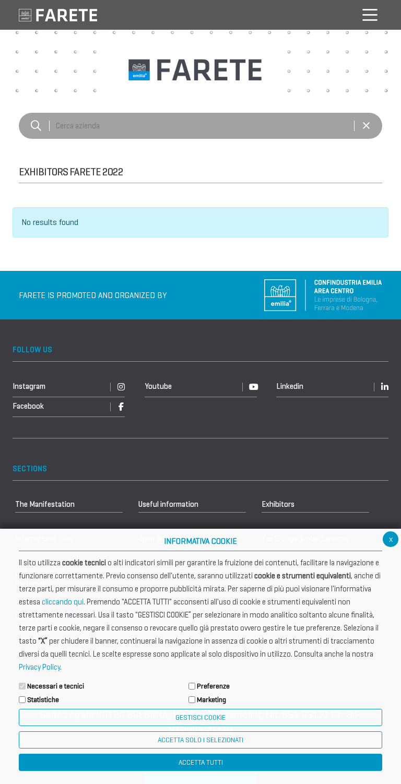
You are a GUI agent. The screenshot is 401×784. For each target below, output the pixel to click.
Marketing (211, 699)
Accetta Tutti (201, 762)
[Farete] (58, 14)
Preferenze (213, 686)
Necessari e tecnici (55, 686)
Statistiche (43, 699)
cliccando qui (63, 602)
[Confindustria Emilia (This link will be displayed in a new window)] (323, 294)
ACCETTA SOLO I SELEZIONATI (200, 739)
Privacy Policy (39, 667)
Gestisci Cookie (200, 717)
